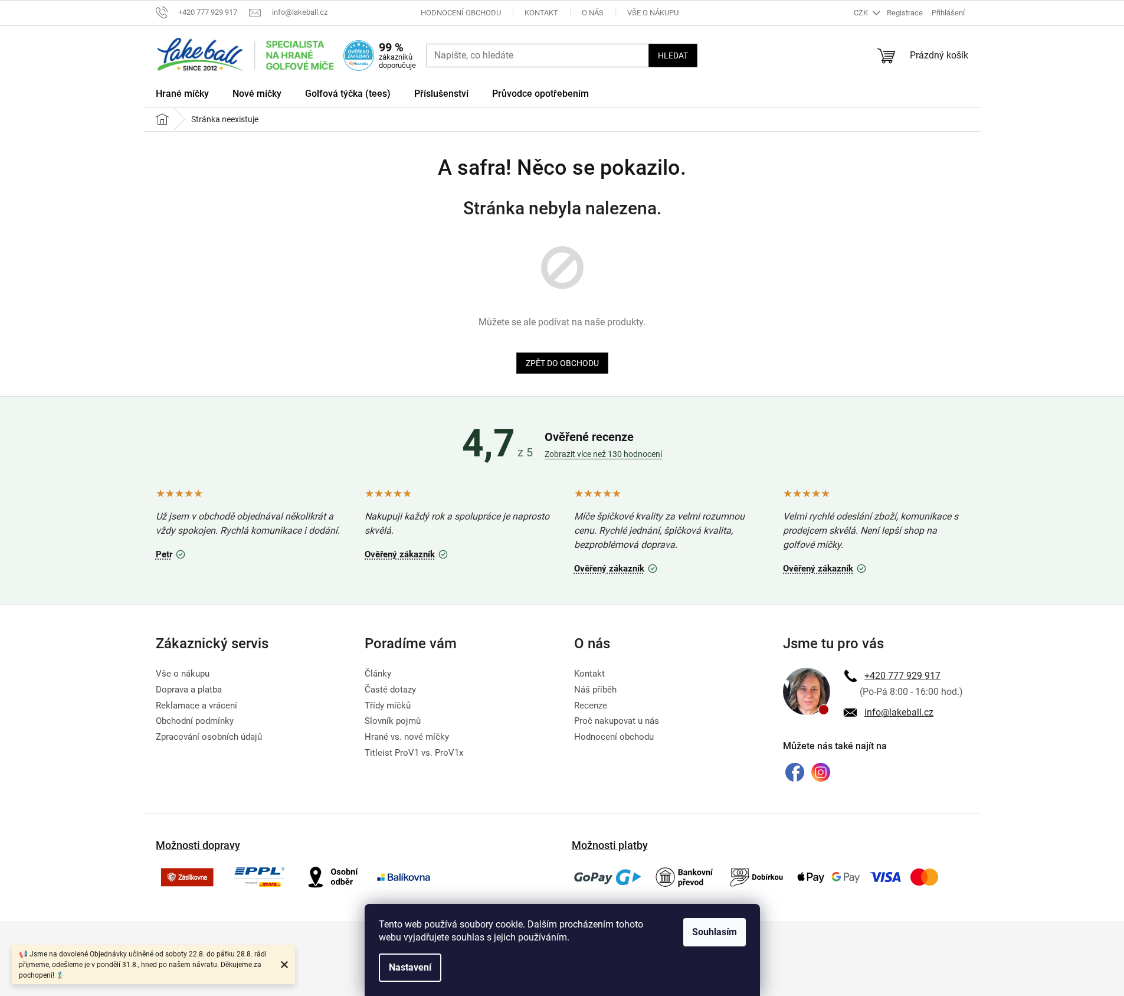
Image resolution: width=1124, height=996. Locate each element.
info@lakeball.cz (898, 712)
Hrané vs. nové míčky (407, 737)
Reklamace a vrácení (196, 705)
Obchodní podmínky (195, 721)
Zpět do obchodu (562, 363)
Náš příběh (595, 689)
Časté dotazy (390, 689)
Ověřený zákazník (408, 553)
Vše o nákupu (653, 12)
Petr (172, 553)
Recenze (590, 705)
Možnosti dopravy (198, 845)
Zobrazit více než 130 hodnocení (603, 454)
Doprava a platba (189, 689)
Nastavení (410, 967)
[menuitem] (182, 95)
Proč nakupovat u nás (616, 721)
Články (378, 673)
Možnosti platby (610, 845)
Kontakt (541, 12)
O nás (593, 12)
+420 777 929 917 (902, 675)
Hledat (673, 55)
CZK (862, 12)
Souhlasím (714, 932)
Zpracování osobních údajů (209, 737)
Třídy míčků (388, 705)
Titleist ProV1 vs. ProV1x (414, 752)
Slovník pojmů (393, 721)
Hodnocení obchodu (461, 12)
